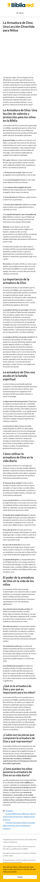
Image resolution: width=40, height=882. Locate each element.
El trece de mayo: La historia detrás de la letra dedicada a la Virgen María (19, 861)
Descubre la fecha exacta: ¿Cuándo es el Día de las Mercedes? (19, 854)
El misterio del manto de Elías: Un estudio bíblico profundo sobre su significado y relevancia (19, 826)
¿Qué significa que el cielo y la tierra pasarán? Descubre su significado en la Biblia (19, 847)
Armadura (9, 811)
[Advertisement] (20, 55)
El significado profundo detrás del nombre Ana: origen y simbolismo (20, 840)
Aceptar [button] (20, 877)
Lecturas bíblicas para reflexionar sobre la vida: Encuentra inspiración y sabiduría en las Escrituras (19, 817)
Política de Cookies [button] (10, 872)
